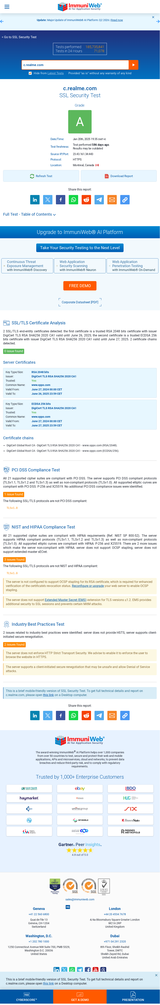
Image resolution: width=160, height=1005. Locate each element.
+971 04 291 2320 (115, 941)
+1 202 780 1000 (39, 941)
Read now (117, 20)
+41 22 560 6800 (39, 914)
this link (48, 983)
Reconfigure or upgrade (88, 586)
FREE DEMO (80, 285)
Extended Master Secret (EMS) (66, 600)
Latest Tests (56, 73)
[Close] (153, 17)
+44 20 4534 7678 (115, 914)
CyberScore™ (26, 999)
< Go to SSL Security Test (19, 37)
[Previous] (2, 21)
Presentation (133, 999)
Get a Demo (80, 999)
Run (133, 64)
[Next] (158, 21)
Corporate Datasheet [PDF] (80, 302)
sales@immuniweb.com (79, 899)
